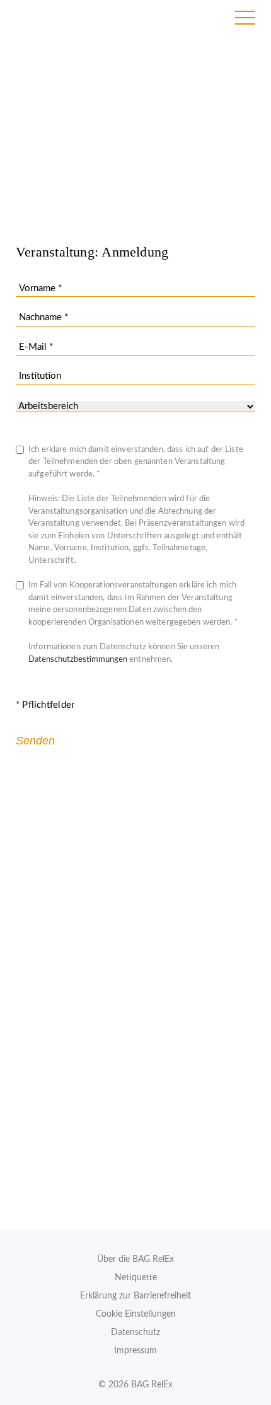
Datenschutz (135, 1332)
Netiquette (136, 1277)
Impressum (135, 1350)
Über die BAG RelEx (135, 1259)
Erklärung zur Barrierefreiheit (135, 1296)
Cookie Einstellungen (136, 1314)
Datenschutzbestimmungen (77, 660)
